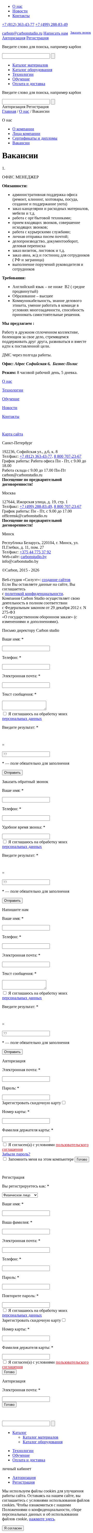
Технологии (23, 74)
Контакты (21, 15)
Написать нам (55, 33)
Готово (82, 1159)
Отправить (12, 773)
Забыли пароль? (16, 1154)
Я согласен (13, 1528)
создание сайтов (56, 579)
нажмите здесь (42, 1519)
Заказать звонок (80, 32)
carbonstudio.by (34, 556)
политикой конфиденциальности (34, 593)
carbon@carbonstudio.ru (22, 33)
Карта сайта (12, 434)
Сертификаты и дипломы (34, 138)
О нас (17, 6)
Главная (9, 111)
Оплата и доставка (28, 83)
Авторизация (13, 38)
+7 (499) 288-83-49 (51, 24)
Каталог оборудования (32, 69)
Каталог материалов (30, 65)
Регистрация (37, 38)
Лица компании (26, 133)
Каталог (19, 1432)
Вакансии (21, 143)
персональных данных (22, 718)
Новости (20, 11)
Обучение (21, 79)
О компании (23, 129)
